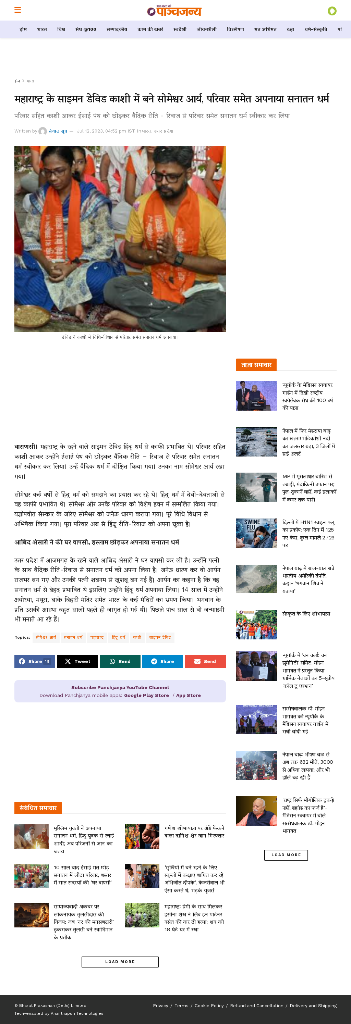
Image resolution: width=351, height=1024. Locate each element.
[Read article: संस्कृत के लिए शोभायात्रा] (256, 624)
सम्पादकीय (117, 29)
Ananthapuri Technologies (77, 1013)
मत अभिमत (265, 29)
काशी (137, 637)
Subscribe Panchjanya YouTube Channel (120, 687)
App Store (188, 695)
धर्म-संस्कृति (315, 29)
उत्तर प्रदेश (164, 131)
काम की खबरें (150, 29)
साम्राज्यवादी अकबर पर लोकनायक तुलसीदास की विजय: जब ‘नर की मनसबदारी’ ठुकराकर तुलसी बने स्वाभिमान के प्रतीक (84, 921)
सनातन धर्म (73, 637)
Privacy (160, 1005)
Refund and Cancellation (256, 1005)
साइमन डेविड (160, 637)
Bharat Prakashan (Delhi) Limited (52, 1005)
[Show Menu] (17, 10)
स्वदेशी (179, 29)
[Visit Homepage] (174, 10)
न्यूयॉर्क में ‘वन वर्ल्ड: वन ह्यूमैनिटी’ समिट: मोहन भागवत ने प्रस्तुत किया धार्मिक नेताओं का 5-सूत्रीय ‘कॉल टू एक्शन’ (308, 670)
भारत (42, 29)
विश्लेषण (235, 29)
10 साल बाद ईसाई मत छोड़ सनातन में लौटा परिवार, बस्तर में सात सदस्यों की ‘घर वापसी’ (83, 875)
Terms (181, 1005)
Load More (120, 962)
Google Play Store (146, 695)
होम (23, 29)
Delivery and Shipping (313, 1005)
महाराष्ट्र (97, 637)
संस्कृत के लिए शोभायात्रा (306, 613)
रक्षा (290, 29)
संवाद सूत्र (58, 131)
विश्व (61, 29)
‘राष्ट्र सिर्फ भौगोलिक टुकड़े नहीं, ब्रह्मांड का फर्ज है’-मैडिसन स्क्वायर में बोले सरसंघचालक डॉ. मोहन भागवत (308, 815)
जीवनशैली (207, 29)
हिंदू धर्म (118, 637)
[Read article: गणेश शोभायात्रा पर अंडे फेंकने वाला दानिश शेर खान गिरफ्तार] (142, 836)
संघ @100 (85, 29)
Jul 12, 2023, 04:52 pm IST (106, 131)
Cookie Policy (209, 1005)
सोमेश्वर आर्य (46, 637)
